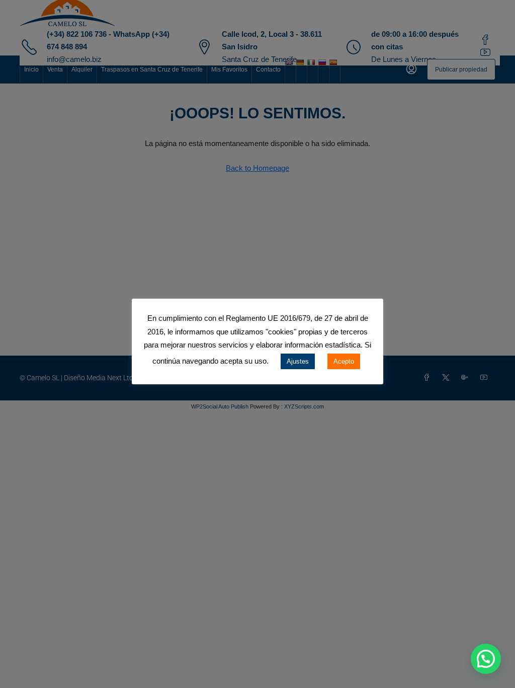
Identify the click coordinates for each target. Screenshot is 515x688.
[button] (486, 659)
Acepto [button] (343, 361)
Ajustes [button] (298, 361)
